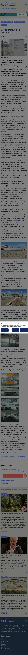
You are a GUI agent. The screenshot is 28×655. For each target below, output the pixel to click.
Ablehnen (15, 330)
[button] (26, 6)
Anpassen (4, 330)
